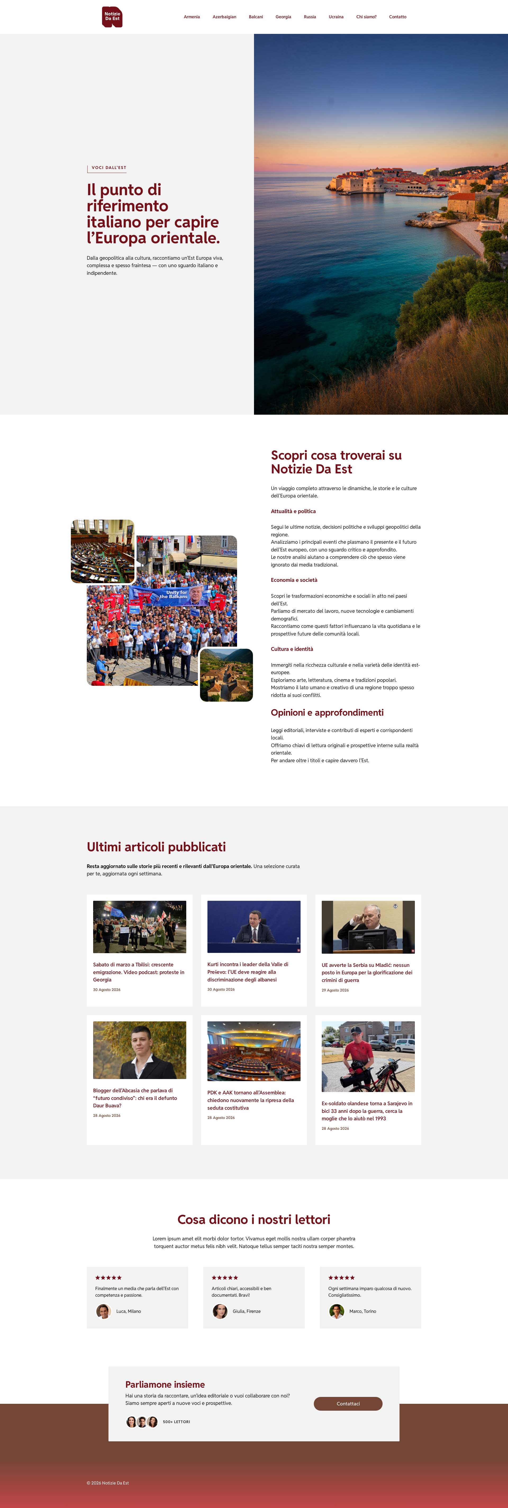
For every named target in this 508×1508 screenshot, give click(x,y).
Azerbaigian (224, 17)
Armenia (192, 17)
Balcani (256, 17)
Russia (310, 17)
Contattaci (348, 1404)
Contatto (397, 17)
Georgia (283, 17)
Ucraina (336, 17)
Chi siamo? (366, 17)
